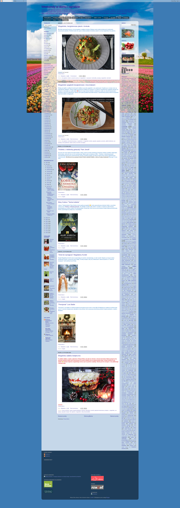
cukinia (128, 118)
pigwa (123, 328)
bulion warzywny (125, 98)
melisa (131, 243)
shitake (123, 387)
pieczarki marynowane (126, 321)
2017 (46, 228)
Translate (49, 28)
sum (135, 407)
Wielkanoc (46, 35)
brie (135, 93)
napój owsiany (127, 279)
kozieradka (94, 78)
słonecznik (130, 415)
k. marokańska (47, 135)
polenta (133, 329)
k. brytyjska (46, 99)
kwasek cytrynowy (126, 215)
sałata (124, 373)
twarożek (133, 422)
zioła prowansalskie (85, 411)
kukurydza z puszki (90, 410)
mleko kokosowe (129, 249)
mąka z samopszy (125, 272)
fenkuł (132, 146)
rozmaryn (134, 360)
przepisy (99, 78)
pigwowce (131, 328)
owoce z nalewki (125, 309)
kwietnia (48, 180)
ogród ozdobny (47, 65)
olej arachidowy (133, 289)
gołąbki (125, 152)
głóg (124, 163)
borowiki (128, 91)
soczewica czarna (130, 391)
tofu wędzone (73, 411)
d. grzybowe (79, 141)
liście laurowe (130, 222)
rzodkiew (123, 370)
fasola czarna (126, 143)
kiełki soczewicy (130, 196)
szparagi (123, 412)
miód (123, 246)
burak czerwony (65, 410)
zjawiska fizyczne (48, 86)
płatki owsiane (132, 354)
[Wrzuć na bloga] (81, 76)
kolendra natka (132, 202)
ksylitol (133, 210)
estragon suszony (126, 142)
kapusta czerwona (127, 180)
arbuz (129, 83)
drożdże (132, 135)
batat (124, 87)
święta (45, 60)
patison (123, 318)
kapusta (134, 178)
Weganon (47, 334)
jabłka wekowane (125, 167)
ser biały (134, 375)
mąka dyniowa (131, 257)
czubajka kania (131, 129)
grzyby (132, 158)
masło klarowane (129, 241)
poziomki (128, 342)
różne (45, 84)
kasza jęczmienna (127, 187)
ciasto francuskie (127, 111)
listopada (49, 167)
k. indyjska (46, 116)
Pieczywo (68, 17)
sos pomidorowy (130, 404)
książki (63, 196)
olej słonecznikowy (132, 295)
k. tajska (46, 150)
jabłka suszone (132, 166)
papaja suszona (133, 310)
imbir (123, 165)
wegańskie (103, 78)
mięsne (45, 46)
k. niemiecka (47, 138)
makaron (134, 227)
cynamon (131, 119)
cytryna (123, 121)
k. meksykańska (47, 136)
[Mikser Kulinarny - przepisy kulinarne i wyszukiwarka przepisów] (48, 487)
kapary (128, 178)
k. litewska (46, 131)
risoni (128, 356)
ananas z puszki (129, 82)
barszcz (134, 86)
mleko (134, 248)
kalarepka (123, 178)
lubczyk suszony (132, 223)
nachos (123, 277)
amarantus (124, 79)
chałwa (133, 105)
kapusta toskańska (125, 183)
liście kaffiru (130, 221)
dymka (90, 141)
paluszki (123, 310)
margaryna (131, 236)
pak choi (132, 309)
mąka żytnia (131, 276)
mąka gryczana (125, 259)
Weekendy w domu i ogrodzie (60, 6)
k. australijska (47, 96)
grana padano (124, 154)
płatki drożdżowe (109, 141)
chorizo (125, 108)
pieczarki (131, 320)
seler (130, 373)
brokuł (69, 78)
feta (122, 147)
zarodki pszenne (125, 435)
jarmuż (131, 170)
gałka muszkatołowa (126, 150)
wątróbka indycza (125, 433)
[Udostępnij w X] (82, 76)
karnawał (46, 43)
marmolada (124, 237)
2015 (46, 232)
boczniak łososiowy (72, 141)
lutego (48, 184)
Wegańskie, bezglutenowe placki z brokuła (73, 26)
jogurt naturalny (129, 173)
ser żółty (124, 380)
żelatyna (131, 445)
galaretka (124, 148)
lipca (48, 175)
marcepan (133, 233)
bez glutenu (64, 78)
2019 (46, 225)
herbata (128, 163)
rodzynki (126, 358)
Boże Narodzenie (48, 33)
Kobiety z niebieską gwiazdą (72, 206)
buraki (133, 99)
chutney (129, 109)
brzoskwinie (124, 95)
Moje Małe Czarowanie (48, 329)
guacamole (130, 162)
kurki (125, 214)
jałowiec (123, 172)
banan (129, 86)
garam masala (131, 148)
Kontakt (66, 20)
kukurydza (124, 211)
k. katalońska (47, 126)
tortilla (133, 418)
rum (131, 363)
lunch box (46, 45)
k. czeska (46, 104)
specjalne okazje (65, 411)
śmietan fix (131, 444)
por (114, 141)
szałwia (134, 410)
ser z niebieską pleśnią (128, 379)
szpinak (131, 412)
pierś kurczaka (130, 325)
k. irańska (46, 118)
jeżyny (127, 172)
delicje (134, 133)
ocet (135, 282)
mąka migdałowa (132, 263)
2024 (46, 164)
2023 (46, 217)
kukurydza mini (131, 211)
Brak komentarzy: (74, 139)
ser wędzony (133, 378)
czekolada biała (132, 122)
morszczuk (133, 253)
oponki (123, 301)
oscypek (126, 306)
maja (48, 178)
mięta (129, 248)
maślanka (134, 242)
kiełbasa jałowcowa (126, 193)
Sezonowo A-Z (47, 20)
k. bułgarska (46, 101)
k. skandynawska (48, 147)
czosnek (124, 127)
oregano (128, 301)
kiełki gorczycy (129, 195)
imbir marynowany (131, 165)
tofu (122, 418)
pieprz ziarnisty (133, 323)
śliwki (133, 441)
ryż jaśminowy (127, 368)
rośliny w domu (47, 69)
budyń (127, 97)
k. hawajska (46, 113)
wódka (133, 431)
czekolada (124, 122)
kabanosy (133, 176)
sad (45, 70)
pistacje (123, 329)
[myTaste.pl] (94, 494)
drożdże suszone (126, 136)
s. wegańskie (111, 410)
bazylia (129, 87)
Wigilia (45, 36)
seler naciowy (131, 374)
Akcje (54, 20)
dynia (134, 137)
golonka (134, 150)
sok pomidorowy (125, 402)
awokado (124, 85)
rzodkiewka (130, 370)
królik (125, 210)
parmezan (125, 317)
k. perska (46, 140)
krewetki (123, 208)
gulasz (134, 162)
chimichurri (134, 107)
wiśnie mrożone (128, 429)
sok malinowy (130, 399)
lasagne (123, 218)
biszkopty (128, 89)
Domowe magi (52, 272)
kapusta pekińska (77, 410)
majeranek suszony (127, 226)
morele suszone (126, 253)
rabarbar (126, 355)
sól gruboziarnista (130, 414)
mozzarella (124, 255)
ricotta (123, 356)
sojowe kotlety (124, 398)
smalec (123, 391)
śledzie (127, 441)
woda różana (129, 430)
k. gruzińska (46, 111)
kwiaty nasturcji (132, 216)
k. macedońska (47, 133)
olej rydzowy (132, 293)
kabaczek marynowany (126, 176)
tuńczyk (133, 421)
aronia (133, 83)
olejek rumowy (131, 298)
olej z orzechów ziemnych (127, 297)
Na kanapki (75, 17)
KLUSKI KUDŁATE (49, 335)
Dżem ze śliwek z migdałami (49, 340)
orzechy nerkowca (125, 303)
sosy (45, 53)
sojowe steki (131, 398)
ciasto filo (134, 109)
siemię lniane (125, 389)
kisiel (129, 197)
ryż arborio (130, 364)
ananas (123, 82)
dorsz (127, 135)
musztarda (133, 255)
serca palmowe (65, 142)
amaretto (133, 81)
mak (129, 227)
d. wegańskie (82, 78)
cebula (71, 410)
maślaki (129, 242)
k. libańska (46, 130)
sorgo (123, 403)
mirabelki (128, 245)
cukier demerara (126, 113)
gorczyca (125, 151)
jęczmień (123, 174)
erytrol (128, 140)
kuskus (134, 214)
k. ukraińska (46, 153)
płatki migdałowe (126, 352)
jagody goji (130, 169)
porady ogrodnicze (48, 67)
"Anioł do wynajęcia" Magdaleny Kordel (72, 255)
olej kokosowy (127, 290)
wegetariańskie (47, 58)
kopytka (123, 207)
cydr (122, 119)
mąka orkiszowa (126, 264)
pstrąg (133, 347)
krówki (130, 210)
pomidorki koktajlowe (127, 333)
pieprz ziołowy (127, 324)
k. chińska (46, 103)
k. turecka (46, 152)
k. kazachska (47, 128)
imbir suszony (124, 166)
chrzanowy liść (124, 109)
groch (135, 154)
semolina (128, 375)
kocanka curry (131, 200)
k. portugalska (47, 143)
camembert (126, 103)
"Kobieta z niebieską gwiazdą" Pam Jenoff (73, 149)
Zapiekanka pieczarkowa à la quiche (52, 288)
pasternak (132, 317)
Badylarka (47, 454)
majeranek (131, 225)
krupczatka (133, 208)
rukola (127, 363)
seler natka (124, 375)
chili (127, 107)
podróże (46, 81)
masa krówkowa (133, 237)
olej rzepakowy (126, 294)
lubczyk (123, 223)
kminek (123, 200)
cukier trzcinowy (130, 115)
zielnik (45, 74)
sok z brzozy (132, 402)
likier (127, 219)
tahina (123, 417)
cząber (128, 132)
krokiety (127, 208)
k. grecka (46, 110)
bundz (133, 98)
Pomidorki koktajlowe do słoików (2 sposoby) (52, 257)
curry (134, 118)
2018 (46, 227)
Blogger (108, 497)
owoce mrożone (132, 307)
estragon (132, 140)
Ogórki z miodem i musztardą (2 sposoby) (52, 303)
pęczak (129, 348)
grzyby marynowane (126, 159)
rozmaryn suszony (128, 362)
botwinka (130, 93)
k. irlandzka (46, 120)
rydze (135, 363)
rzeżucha (133, 368)
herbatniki (133, 163)
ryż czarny (130, 366)
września (49, 171)
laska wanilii (130, 218)
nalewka (128, 277)
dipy (45, 40)
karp (130, 184)
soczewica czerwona (127, 392)
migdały (124, 245)
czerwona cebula (127, 125)
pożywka (133, 342)
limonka (132, 219)
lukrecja (125, 225)
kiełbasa (132, 192)
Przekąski (106, 17)
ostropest (132, 306)
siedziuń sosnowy (130, 387)
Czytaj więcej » (61, 73)
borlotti (123, 91)
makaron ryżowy (127, 229)
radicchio (133, 355)
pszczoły (46, 82)
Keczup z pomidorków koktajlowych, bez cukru (52, 310)
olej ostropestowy (125, 293)
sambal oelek (133, 371)
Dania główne (88, 17)
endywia (123, 140)
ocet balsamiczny (128, 283)
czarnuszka (131, 121)
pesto (125, 320)
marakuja (128, 233)
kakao (123, 177)
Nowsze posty (62, 416)
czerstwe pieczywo (127, 123)
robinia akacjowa (133, 356)
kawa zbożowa (132, 191)
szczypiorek (131, 411)
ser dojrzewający (128, 377)
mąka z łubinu (127, 273)
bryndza (132, 94)
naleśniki (134, 277)
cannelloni (132, 103)
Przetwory (125, 17)
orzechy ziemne (131, 305)
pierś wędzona (124, 327)
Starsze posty (114, 416)
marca (48, 182)
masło (134, 239)
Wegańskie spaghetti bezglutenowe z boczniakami (76, 85)
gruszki (125, 158)
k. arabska (46, 94)
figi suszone (131, 147)
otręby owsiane (125, 307)
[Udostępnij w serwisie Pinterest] (85, 76)
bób (135, 102)
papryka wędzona (132, 316)
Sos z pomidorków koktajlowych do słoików (52, 249)
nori (131, 282)
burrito (123, 102)
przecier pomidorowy (127, 346)
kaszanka (129, 188)
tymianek (131, 423)
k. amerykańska (47, 93)
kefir (122, 192)
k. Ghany (46, 91)
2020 (46, 223)
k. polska (46, 141)
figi (126, 147)
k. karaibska (46, 125)
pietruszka (131, 327)
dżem (125, 139)
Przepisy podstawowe (58, 17)
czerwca (49, 177)
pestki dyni (133, 318)
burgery (132, 101)
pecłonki (127, 318)
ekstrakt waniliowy (131, 139)
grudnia (48, 165)
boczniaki (132, 90)
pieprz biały (133, 321)
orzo (122, 306)
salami (127, 371)
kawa (129, 189)
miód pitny (129, 246)
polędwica (127, 331)
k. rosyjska (46, 145)
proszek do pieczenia (128, 344)
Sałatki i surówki (97, 17)
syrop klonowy (130, 408)
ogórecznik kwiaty (129, 286)
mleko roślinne (125, 250)
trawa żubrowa (132, 419)
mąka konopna (129, 261)
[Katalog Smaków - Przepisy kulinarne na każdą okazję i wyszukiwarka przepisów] (62, 476)
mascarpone (126, 239)
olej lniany (131, 291)
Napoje (119, 17)
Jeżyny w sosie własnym (52, 280)
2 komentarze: (73, 76)
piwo (128, 329)
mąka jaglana (132, 259)
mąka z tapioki (133, 272)
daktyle (129, 133)
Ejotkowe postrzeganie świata (48, 320)
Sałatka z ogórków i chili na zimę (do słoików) (52, 295)
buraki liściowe (125, 101)
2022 (46, 219)
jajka (123, 171)
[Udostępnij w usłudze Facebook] (83, 76)
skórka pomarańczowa (130, 390)
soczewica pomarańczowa (128, 394)
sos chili (78, 142)
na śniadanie (47, 48)
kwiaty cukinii (124, 216)
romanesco (132, 359)
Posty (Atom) (66, 419)
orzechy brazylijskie (131, 302)
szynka (123, 414)
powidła (128, 340)
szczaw (125, 411)
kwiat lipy (133, 215)
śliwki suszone (125, 442)
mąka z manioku (131, 270)
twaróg (123, 423)
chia (122, 107)
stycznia (48, 186)
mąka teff (128, 269)
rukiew (123, 363)
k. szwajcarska (47, 148)
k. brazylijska (47, 98)
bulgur (133, 97)
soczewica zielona (126, 395)
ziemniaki (109, 78)
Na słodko (113, 17)
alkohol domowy (130, 78)
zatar (131, 435)
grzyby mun (128, 160)
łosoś (131, 440)
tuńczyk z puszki (125, 422)
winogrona (132, 426)
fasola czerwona (133, 143)
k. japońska (46, 123)
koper (131, 206)
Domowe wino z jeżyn (52, 240)
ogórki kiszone (127, 287)
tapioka (128, 417)
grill (44, 41)
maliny (131, 230)
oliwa (123, 299)
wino (127, 426)
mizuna (133, 245)
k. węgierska (47, 155)
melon (135, 243)
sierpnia (48, 173)
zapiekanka (130, 434)
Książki (60, 20)
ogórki (134, 286)
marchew (124, 234)
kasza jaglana (132, 185)
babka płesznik (132, 85)
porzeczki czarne (130, 338)
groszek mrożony (132, 156)
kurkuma (130, 214)
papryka (94, 141)
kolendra (124, 202)
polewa (123, 331)
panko (128, 310)
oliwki (128, 299)
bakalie (125, 86)
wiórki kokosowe (126, 427)
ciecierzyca (130, 112)
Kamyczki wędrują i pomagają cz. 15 (49, 331)
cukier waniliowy (126, 116)
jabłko (132, 167)
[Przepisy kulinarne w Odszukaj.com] (48, 492)
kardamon (133, 183)
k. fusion (46, 108)
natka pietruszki (132, 280)
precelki (134, 343)
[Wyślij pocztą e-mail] (79, 76)
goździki (131, 152)
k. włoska (46, 157)
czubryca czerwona (126, 130)
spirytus (130, 407)
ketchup (83, 410)
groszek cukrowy (127, 155)
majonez (123, 227)
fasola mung (127, 144)
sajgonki (123, 371)
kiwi (128, 199)
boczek (133, 89)
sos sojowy (82, 142)
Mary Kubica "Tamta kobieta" (69, 202)
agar (123, 78)
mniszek (130, 252)
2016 (46, 230)
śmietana (124, 445)
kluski (132, 199)
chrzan (131, 108)
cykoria (126, 119)
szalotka (128, 410)
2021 (46, 221)
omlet (133, 299)
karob (125, 184)
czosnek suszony (75, 78)
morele (134, 252)
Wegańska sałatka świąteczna (69, 356)
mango (129, 231)
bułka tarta (128, 102)
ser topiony (128, 378)
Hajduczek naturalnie (47, 338)
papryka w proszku (101, 141)
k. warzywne (88, 78)
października (50, 169)
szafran (123, 410)
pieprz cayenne (126, 323)
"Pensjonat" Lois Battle (66, 304)
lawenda (123, 219)
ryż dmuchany (129, 367)
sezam (123, 386)
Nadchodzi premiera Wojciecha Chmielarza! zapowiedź (49, 324)
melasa (125, 243)
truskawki (126, 421)
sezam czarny (73, 142)
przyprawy (46, 52)
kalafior (131, 177)
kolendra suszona (127, 203)
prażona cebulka (129, 343)
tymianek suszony (126, 425)
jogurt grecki (133, 172)
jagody (123, 169)
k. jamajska (46, 121)
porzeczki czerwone (126, 339)
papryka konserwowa (99, 410)
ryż (124, 364)
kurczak (134, 212)
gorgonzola (133, 151)
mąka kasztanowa (126, 260)
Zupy (81, 17)
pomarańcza (131, 332)
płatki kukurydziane (130, 351)
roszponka (128, 360)
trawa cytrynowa (125, 419)
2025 (46, 162)
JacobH (92, 497)
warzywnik (46, 72)
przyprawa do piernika (126, 347)
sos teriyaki (131, 406)
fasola (134, 142)
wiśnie (134, 427)
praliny (123, 343)
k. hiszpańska (47, 115)
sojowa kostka (132, 396)
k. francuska (46, 106)
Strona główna (47, 17)
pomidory (124, 335)
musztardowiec (127, 256)
